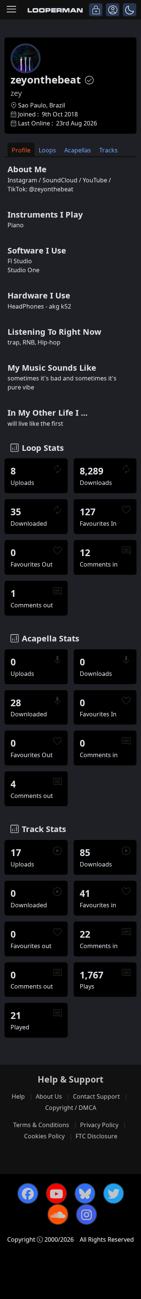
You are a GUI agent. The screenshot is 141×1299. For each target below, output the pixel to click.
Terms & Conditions (41, 1125)
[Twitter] (113, 1193)
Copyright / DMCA (70, 1108)
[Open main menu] (11, 9)
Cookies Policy (44, 1136)
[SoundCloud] (57, 1214)
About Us (49, 1096)
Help (18, 1096)
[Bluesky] (85, 1193)
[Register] (113, 9)
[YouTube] (56, 1193)
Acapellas (77, 150)
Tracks (108, 150)
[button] (129, 9)
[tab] (21, 150)
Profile (21, 150)
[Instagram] (86, 1214)
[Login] (96, 9)
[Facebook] (27, 1193)
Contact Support (96, 1096)
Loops (47, 150)
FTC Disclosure (96, 1136)
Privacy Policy (99, 1125)
